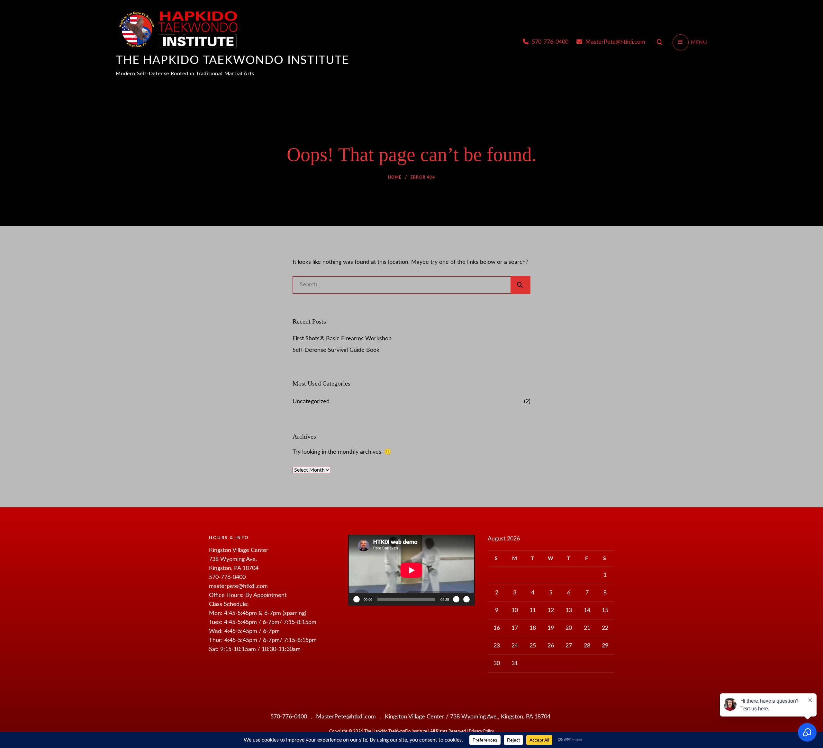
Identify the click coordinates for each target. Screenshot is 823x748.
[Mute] (456, 599)
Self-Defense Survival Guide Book (336, 350)
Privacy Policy (481, 731)
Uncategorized (311, 402)
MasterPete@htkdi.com (614, 42)
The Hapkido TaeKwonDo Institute (232, 60)
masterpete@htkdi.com (238, 586)
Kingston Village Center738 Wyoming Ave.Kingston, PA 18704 (238, 559)
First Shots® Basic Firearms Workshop (342, 339)
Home (395, 177)
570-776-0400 (549, 42)
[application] (411, 570)
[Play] (356, 599)
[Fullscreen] (466, 599)
